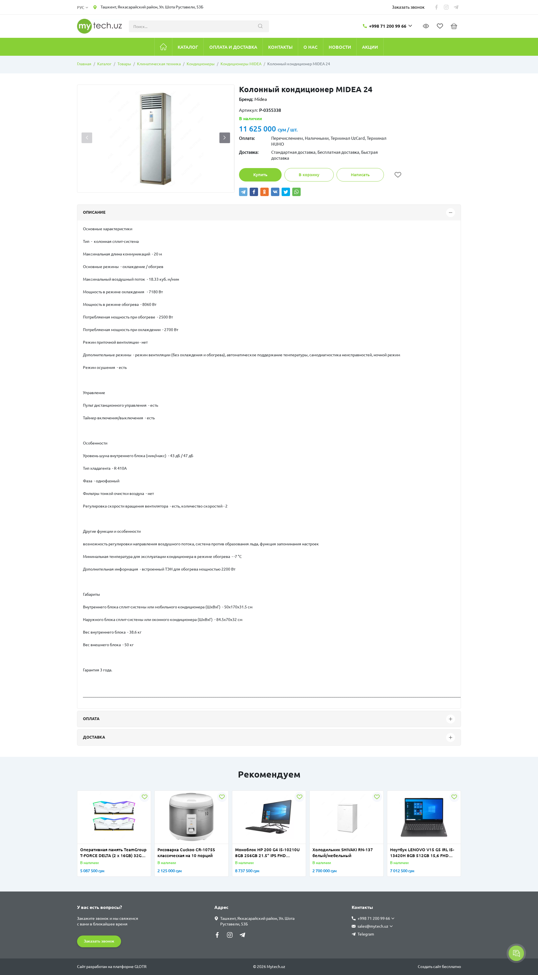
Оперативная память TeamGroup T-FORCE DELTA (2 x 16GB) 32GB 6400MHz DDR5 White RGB (113, 852)
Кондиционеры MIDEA (241, 64)
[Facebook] (254, 192)
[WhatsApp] (296, 192)
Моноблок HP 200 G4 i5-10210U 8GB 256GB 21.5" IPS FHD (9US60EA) (267, 852)
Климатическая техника (159, 64)
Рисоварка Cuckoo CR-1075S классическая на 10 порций (186, 852)
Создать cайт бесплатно (439, 966)
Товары (124, 64)
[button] (224, 137)
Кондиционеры (201, 64)
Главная (84, 64)
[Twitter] (286, 192)
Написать (360, 174)
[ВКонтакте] (275, 192)
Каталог (104, 64)
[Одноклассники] (264, 192)
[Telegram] (243, 192)
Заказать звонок (408, 6)
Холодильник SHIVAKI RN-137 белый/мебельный (342, 852)
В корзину (309, 174)
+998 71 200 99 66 (387, 26)
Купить (260, 174)
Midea (260, 99)
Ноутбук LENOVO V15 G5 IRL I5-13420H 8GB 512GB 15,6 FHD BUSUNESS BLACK (422, 852)
